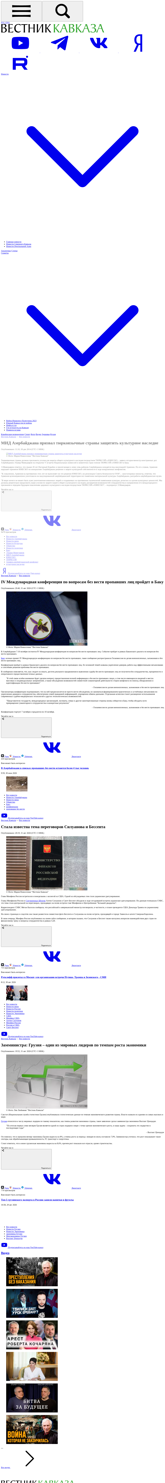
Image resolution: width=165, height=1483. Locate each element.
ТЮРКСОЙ (11, 560)
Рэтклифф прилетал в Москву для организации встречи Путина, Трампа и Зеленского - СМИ (53, 977)
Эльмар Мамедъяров (15, 553)
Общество (10, 546)
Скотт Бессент (12, 1027)
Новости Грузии (13, 1229)
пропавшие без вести (15, 809)
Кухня (53, 434)
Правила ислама (13, 430)
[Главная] (52, 32)
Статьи (14, 251)
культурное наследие (15, 564)
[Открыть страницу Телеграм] (59, 52)
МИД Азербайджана (15, 555)
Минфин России (13, 1023)
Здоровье (46, 434)
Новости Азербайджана (16, 539)
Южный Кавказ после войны (19, 423)
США (8, 1016)
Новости (16, 530)
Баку (8, 550)
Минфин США (12, 1018)
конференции (12, 807)
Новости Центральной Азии (18, 246)
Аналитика (6, 251)
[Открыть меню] (21, 11)
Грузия (4, 1121)
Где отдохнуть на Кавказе (17, 428)
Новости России (13, 1009)
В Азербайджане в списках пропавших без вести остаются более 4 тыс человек (45, 768)
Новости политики (14, 548)
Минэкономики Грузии (16, 1236)
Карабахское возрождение (12, 434)
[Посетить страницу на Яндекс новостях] (138, 52)
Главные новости (13, 242)
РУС (3, 23)
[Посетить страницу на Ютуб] (20, 52)
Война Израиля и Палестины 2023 (21, 421)
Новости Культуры (14, 543)
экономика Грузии (14, 1234)
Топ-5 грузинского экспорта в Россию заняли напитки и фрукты (37, 1199)
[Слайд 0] (2, 1448)
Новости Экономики (15, 1013)
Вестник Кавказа (8, 437)
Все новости (24, 437)
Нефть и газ (11, 425)
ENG (8, 23)
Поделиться (46, 510)
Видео (38, 434)
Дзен (6, 530)
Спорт (27, 434)
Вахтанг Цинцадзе (14, 1238)
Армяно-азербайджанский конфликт (22, 562)
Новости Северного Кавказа (18, 244)
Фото (33, 434)
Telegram (28, 530)
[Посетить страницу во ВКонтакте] (99, 52)
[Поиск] (62, 11)
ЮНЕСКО (10, 557)
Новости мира (12, 541)
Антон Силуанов (13, 1020)
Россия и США (12, 1025)
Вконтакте (76, 530)
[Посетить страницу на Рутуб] (20, 72)
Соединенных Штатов (36, 901)
